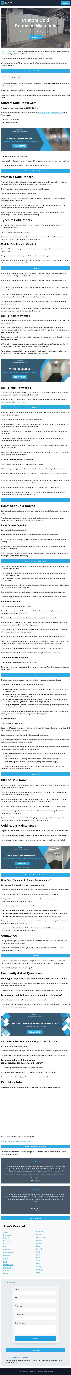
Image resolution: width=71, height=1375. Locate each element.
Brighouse (39, 1234)
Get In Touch (35, 1350)
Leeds (5, 1261)
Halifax (38, 1255)
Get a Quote (34, 37)
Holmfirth (39, 1249)
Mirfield (5, 1258)
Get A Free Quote (35, 1218)
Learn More (35, 268)
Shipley (38, 1258)
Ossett (3, 1141)
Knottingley (40, 1231)
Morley (5, 1247)
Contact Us (35, 774)
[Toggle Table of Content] (19, 77)
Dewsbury (24, 1141)
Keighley (39, 1270)
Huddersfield (40, 1237)
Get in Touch (35, 675)
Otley (38, 1264)
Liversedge (7, 1267)
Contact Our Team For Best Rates (35, 171)
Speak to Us (35, 407)
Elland (38, 1246)
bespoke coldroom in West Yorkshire (50, 112)
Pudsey (5, 1273)
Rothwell (17, 1141)
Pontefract (6, 1255)
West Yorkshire (8, 1264)
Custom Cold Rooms (8, 51)
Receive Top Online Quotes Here (35, 1146)
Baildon (38, 1261)
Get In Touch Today (35, 71)
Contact (65, 3)
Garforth (6, 1270)
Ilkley (38, 1272)
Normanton (9, 1141)
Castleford (6, 1250)
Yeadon (38, 1252)
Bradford (39, 1243)
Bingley (38, 1267)
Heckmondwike (8, 1253)
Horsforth (39, 1240)
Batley (30, 1141)
